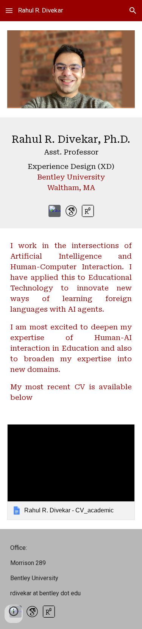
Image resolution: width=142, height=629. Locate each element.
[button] (9, 10)
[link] (71, 472)
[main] (71, 164)
